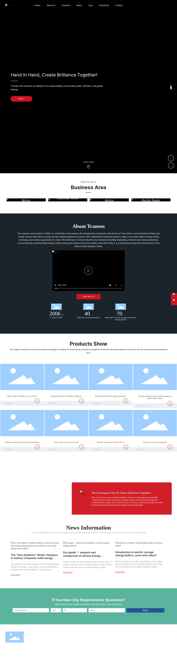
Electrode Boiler (72, 643)
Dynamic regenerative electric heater (110, 442)
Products (72, 634)
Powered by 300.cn (68, 667)
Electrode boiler (67, 198)
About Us (107, 634)
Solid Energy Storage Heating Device (80, 639)
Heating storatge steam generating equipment (22, 442)
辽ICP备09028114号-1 (84, 667)
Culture (104, 643)
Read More (15, 575)
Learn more (26, 205)
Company (105, 639)
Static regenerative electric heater (66, 442)
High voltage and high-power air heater (22, 396)
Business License (55, 667)
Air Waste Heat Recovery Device (78, 647)
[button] (171, 84)
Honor (104, 647)
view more (8, 403)
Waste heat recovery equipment (155, 442)
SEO (46, 667)
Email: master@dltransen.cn (132, 646)
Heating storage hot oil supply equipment (66, 396)
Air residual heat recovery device (109, 198)
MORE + (21, 99)
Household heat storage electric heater (151, 198)
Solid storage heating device (26, 198)
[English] (168, 5)
